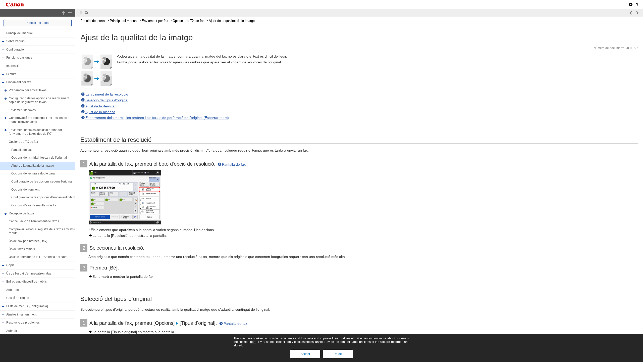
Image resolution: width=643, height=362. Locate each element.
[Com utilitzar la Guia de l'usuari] (637, 4)
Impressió (13, 66)
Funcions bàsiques (19, 58)
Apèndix (12, 331)
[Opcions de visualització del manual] (630, 4)
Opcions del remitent (25, 189)
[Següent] (637, 13)
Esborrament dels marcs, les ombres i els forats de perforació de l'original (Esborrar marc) (157, 118)
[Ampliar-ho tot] (63, 13)
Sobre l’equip (15, 41)
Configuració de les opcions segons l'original (42, 181)
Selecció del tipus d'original (106, 100)
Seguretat (13, 290)
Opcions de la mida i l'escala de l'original (39, 157)
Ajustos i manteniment (21, 314)
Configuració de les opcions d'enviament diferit (43, 197)
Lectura (11, 74)
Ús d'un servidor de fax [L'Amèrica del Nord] (38, 257)
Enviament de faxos (22, 110)
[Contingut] (80, 13)
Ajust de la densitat (100, 106)
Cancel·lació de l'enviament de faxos (34, 221)
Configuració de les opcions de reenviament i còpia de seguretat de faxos (40, 100)
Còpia (10, 265)
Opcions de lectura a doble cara (33, 173)
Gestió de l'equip (17, 298)
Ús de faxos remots (22, 249)
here (253, 342)
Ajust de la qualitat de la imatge (32, 165)
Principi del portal (37, 23)
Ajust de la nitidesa (100, 112)
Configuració (15, 49)
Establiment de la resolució (106, 94)
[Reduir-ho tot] (70, 13)
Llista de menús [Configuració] (27, 306)
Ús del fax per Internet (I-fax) (28, 241)
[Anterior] (631, 13)
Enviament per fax (18, 82)
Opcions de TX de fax (23, 142)
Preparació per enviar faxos (27, 90)
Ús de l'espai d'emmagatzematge (28, 273)
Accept (305, 354)
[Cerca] (86, 13)
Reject (338, 354)
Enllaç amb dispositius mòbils (26, 281)
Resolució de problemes (23, 322)
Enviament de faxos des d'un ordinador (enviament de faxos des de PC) (35, 132)
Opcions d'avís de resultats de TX (34, 205)
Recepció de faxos (21, 213)
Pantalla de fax (21, 150)
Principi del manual (19, 33)
